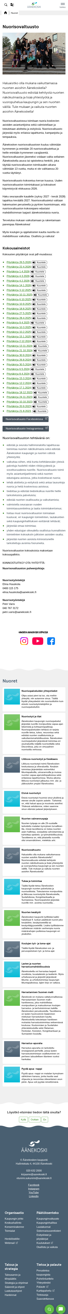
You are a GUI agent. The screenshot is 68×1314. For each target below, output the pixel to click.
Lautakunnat (43, 1227)
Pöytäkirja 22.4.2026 (19, 266)
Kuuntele (41, 262)
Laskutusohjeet (13, 1291)
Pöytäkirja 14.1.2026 (19, 285)
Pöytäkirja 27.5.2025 (19, 313)
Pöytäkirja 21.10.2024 (19, 350)
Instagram (33, 1188)
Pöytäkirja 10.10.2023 (19, 401)
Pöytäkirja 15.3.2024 (19, 378)
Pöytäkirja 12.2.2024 (19, 383)
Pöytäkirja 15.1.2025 (19, 336)
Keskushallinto (13, 1222)
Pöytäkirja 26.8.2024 (19, 359)
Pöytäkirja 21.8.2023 (19, 411)
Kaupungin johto (14, 1218)
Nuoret (14, 13)
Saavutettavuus (45, 1298)
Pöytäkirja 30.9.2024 (19, 355)
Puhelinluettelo (45, 1278)
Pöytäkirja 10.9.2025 (19, 304)
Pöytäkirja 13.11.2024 (19, 345)
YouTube (34, 1192)
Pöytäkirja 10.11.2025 (19, 294)
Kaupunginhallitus (47, 1222)
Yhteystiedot (43, 1282)
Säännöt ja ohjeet (15, 1287)
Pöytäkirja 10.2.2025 (19, 331)
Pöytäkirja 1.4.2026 (18, 271)
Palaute (41, 1286)
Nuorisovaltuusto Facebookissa (24, 419)
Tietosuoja (42, 1295)
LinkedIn (34, 1196)
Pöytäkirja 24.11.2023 (19, 397)
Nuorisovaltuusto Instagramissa (24, 428)
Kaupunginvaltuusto (48, 1218)
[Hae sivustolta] (6, 5)
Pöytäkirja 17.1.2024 (19, 387)
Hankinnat (11, 1295)
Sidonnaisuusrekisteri (49, 1231)
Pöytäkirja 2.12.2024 (19, 341)
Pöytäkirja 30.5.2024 (19, 364)
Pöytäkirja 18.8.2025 (19, 308)
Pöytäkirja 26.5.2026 (19, 262)
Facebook (33, 1185)
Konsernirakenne (14, 1227)
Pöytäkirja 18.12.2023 (19, 392)
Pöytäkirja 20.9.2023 (19, 406)
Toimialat (10, 1231)
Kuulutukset (43, 1243)
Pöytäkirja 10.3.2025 (19, 327)
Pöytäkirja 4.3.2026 (18, 276)
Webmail (10, 1243)
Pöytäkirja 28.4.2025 (19, 318)
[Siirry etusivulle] (34, 7)
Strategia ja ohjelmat (16, 1283)
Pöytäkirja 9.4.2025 (18, 322)
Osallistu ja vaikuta (47, 1247)
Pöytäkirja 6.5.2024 (18, 369)
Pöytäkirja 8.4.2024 (18, 373)
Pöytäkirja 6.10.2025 (19, 299)
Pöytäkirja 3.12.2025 (19, 290)
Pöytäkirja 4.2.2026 (18, 280)
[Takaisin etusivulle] (5, 13)
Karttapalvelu (44, 1290)
